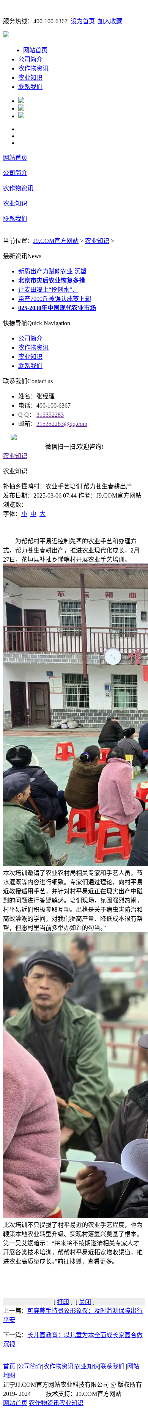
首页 (9, 1366)
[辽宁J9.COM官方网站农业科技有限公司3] (21, 116)
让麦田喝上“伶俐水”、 (48, 289)
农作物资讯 (33, 68)
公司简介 (30, 59)
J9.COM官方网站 (56, 241)
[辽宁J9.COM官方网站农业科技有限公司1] (21, 101)
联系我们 (30, 87)
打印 (63, 1302)
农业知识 (30, 77)
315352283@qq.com (61, 424)
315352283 (50, 414)
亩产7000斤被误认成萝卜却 (54, 298)
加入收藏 (110, 21)
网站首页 (35, 50)
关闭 (85, 1302)
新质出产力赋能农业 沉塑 (52, 271)
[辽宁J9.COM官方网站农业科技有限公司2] (21, 108)
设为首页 (83, 21)
